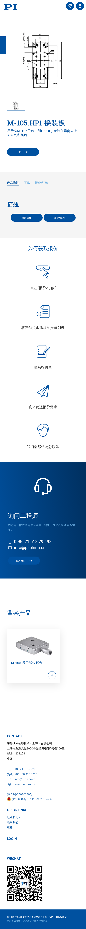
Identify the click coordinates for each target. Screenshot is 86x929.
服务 (10, 827)
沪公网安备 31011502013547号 (31, 799)
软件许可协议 (40, 921)
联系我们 (12, 822)
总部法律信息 (13, 921)
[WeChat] (24, 883)
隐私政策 (27, 921)
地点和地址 (14, 817)
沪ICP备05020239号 (20, 794)
